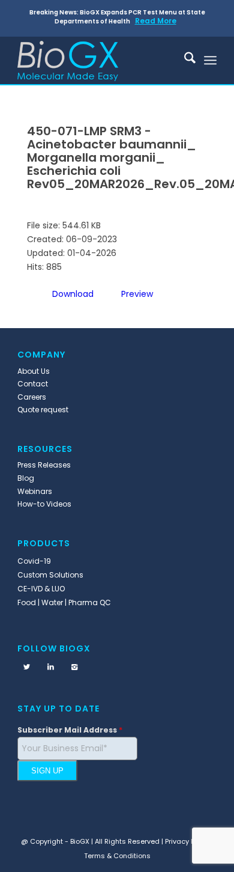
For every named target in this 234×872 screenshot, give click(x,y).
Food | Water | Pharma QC (64, 602)
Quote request (42, 409)
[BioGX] (96, 60)
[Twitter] (26, 667)
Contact (32, 384)
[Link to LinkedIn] (50, 667)
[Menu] (210, 60)
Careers (31, 397)
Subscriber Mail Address (69, 730)
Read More (155, 21)
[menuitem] (184, 60)
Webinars (34, 491)
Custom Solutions (50, 575)
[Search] (184, 60)
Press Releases (44, 465)
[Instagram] (74, 667)
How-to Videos (44, 504)
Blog (25, 478)
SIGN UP (47, 770)
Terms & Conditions (117, 856)
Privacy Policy (187, 841)
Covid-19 (34, 561)
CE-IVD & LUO (41, 589)
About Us (33, 371)
